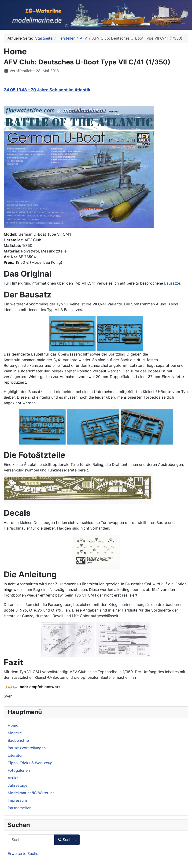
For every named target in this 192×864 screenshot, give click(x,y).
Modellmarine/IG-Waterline (31, 792)
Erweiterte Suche (23, 853)
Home (13, 725)
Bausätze (172, 283)
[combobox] (31, 839)
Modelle (15, 733)
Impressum (17, 800)
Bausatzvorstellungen (27, 747)
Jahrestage (17, 785)
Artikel (13, 777)
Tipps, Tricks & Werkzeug (30, 762)
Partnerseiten (19, 807)
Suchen (69, 839)
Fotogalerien (19, 770)
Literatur (15, 755)
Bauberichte (18, 740)
